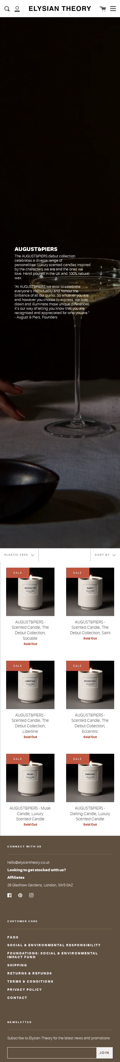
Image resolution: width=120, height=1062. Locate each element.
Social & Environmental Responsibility (54, 945)
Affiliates (15, 877)
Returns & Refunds (29, 973)
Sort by (103, 554)
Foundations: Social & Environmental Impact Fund (52, 955)
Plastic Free (16, 554)
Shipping (17, 965)
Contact (17, 998)
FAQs (13, 937)
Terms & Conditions (30, 981)
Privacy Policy (24, 990)
